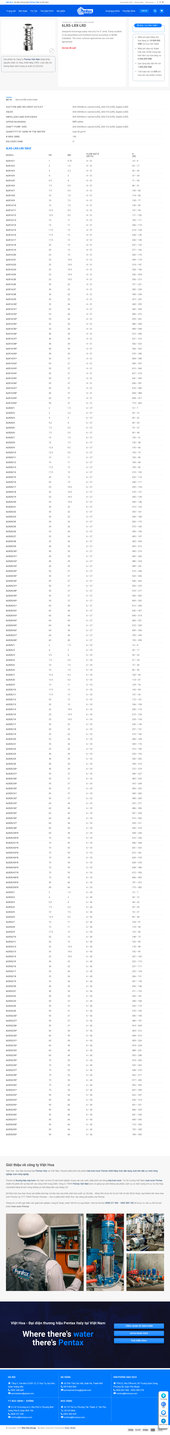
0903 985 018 (137, 1390)
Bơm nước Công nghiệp (84, 22)
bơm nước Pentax (154, 1180)
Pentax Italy (34, 2)
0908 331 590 (111, 1203)
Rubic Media (70, 1428)
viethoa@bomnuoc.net (126, 1393)
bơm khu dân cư (140, 1171)
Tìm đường (163, 1399)
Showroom (149, 2)
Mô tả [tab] (9, 100)
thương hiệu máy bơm (25, 1180)
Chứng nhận (138, 2)
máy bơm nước (93, 1171)
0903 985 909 (69, 1414)
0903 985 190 (127, 1203)
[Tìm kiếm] (155, 11)
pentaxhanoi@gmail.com (22, 1393)
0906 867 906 (122, 1390)
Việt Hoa (9, 2)
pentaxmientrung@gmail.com (77, 1390)
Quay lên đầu (163, 1424)
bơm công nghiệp (21, 1174)
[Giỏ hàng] (162, 11)
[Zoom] (51, 51)
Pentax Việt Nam (32, 59)
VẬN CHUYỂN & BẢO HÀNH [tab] (26, 100)
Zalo (163, 1407)
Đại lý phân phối (126, 2)
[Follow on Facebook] (157, 2)
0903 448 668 (17, 1390)
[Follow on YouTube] (162, 2)
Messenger (163, 1416)
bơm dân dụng (125, 1171)
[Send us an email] (160, 2)
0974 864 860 (69, 1386)
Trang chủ (66, 22)
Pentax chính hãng (109, 1171)
